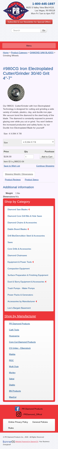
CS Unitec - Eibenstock (20, 348)
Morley (12, 372)
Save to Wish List (12, 166)
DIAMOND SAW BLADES (41, 52)
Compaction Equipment (19, 268)
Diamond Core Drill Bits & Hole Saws (25, 216)
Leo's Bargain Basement (19, 308)
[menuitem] (19, 209)
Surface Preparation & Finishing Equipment (28, 275)
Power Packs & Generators (20, 295)
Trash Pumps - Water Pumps (21, 288)
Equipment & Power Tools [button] (20, 262)
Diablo (12, 385)
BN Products (15, 391)
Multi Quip (14, 366)
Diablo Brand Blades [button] (17, 229)
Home (6, 52)
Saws (10, 242)
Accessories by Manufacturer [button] (21, 301)
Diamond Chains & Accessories (22, 222)
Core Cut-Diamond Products (22, 342)
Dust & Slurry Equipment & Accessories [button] (26, 281)
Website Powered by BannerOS (26, 441)
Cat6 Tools (14, 330)
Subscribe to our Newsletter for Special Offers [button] (29, 22)
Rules (11, 428)
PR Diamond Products (19, 323)
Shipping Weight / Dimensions (19, 174)
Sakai (11, 379)
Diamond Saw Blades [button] (18, 209)
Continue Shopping (45, 166)
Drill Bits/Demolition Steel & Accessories (26, 236)
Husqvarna (14, 336)
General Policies (40, 422)
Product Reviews (13, 179)
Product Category (19, 52)
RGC (11, 360)
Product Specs (32, 179)
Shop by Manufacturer (20, 316)
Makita (12, 354)
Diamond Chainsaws (17, 255)
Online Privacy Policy (18, 422)
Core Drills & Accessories (19, 249)
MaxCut (12, 397)
